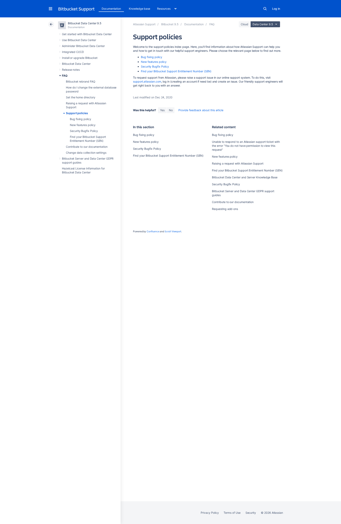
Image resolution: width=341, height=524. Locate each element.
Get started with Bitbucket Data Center (87, 34)
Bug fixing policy (80, 119)
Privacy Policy (210, 512)
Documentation (111, 8)
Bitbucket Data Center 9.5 (84, 23)
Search (265, 9)
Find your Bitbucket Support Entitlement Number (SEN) (176, 71)
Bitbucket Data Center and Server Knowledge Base (244, 177)
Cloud (244, 24)
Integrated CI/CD (73, 52)
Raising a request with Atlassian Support (237, 163)
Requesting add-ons (225, 209)
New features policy (83, 125)
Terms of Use (232, 512)
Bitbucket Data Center (76, 63)
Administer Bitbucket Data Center (83, 46)
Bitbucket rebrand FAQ (80, 81)
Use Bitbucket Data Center (79, 40)
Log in (276, 8)
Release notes (71, 69)
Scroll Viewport (173, 231)
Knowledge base (139, 8)
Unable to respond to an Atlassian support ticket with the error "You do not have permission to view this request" (246, 145)
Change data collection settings (86, 152)
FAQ (64, 75)
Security (250, 512)
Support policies (77, 113)
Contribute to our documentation (87, 146)
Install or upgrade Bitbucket (79, 57)
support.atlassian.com (147, 81)
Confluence (153, 231)
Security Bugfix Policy (84, 131)
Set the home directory (80, 97)
